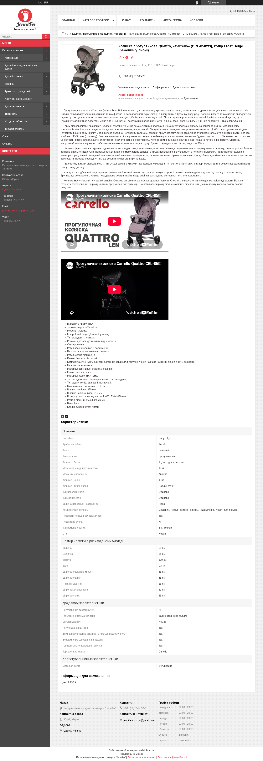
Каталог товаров (12, 50)
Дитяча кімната (14, 106)
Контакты (147, 20)
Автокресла (172, 20)
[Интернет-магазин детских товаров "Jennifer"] (25, 18)
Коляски (196, 20)
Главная (68, 20)
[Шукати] (46, 37)
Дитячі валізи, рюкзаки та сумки (21, 66)
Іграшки (9, 83)
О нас (5, 136)
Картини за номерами (18, 98)
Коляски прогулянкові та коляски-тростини (99, 33)
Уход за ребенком (16, 121)
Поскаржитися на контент (141, 757)
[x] (66, 417)
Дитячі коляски (14, 76)
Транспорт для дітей (17, 91)
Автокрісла (11, 57)
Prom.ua (150, 750)
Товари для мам (14, 128)
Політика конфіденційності (172, 757)
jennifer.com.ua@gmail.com (18, 210)
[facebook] (62, 417)
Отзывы (7, 143)
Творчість (11, 113)
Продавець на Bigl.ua (131, 754)
